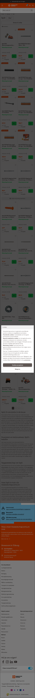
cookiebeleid (26, 360)
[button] (17, 365)
